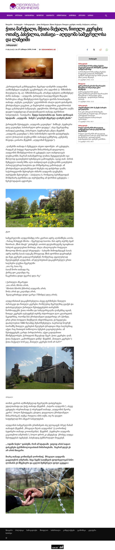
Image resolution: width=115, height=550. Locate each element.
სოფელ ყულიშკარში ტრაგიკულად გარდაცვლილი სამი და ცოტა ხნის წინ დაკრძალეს (91, 129)
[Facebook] (87, 50)
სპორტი (90, 15)
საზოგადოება (29, 15)
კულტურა (82, 15)
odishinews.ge (48, 50)
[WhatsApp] (106, 50)
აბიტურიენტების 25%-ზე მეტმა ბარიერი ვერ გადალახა (92, 108)
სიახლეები (18, 24)
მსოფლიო (40, 15)
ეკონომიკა (72, 15)
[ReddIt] (100, 50)
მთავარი (10, 15)
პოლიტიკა (18, 15)
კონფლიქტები (61, 15)
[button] (106, 15)
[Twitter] (93, 50)
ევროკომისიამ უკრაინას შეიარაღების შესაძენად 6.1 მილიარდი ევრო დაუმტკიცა (91, 87)
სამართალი (50, 15)
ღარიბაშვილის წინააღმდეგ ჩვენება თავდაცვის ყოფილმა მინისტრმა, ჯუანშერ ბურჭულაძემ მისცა (93, 67)
